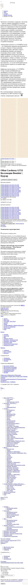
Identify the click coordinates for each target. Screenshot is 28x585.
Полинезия (9, 457)
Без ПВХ (6, 372)
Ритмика (9, 473)
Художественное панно (13, 431)
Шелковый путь (11, 415)
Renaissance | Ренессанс (12, 446)
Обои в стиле (7, 328)
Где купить (3, 561)
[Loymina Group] (8, 3)
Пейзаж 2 (9, 416)
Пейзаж (8, 419)
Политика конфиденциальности (9, 379)
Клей (5, 329)
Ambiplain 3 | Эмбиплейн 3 (13, 462)
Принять (3, 583)
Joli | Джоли (10, 482)
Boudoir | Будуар (11, 445)
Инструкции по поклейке (10, 367)
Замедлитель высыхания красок (15, 527)
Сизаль (8, 400)
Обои (2, 316)
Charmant (6, 334)
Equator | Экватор (11, 430)
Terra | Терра (10, 490)
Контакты (6, 353)
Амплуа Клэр (10, 439)
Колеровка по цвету (9, 345)
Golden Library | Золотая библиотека (16, 427)
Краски (2, 332)
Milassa (5, 324)
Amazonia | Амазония (12, 434)
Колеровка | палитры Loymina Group (13, 533)
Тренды (5, 318)
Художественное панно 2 (13, 423)
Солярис (9, 455)
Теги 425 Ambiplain (5, 538)
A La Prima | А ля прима (13, 426)
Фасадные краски (11, 513)
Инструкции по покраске (10, 368)
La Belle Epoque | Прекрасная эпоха (16, 441)
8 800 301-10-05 (5, 308)
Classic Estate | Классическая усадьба (16, 465)
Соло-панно (10, 399)
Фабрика (3, 347)
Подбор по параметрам (9, 326)
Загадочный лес (11, 410)
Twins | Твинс (10, 481)
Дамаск (8, 450)
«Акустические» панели (13, 402)
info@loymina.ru (5, 309)
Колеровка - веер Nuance (10, 341)
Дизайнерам (7, 358)
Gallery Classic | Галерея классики (15, 438)
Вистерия (9, 411)
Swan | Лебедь (10, 479)
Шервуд (9, 412)
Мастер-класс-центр (9, 547)
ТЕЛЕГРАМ (4, 562)
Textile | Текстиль (11, 489)
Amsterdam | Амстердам (13, 467)
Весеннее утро (10, 449)
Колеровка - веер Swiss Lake (11, 340)
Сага (8, 406)
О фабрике (6, 350)
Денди (8, 418)
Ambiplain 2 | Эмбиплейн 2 (13, 470)
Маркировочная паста (12, 529)
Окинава (9, 458)
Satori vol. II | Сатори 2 (12, 443)
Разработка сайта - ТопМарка (8, 381)
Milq (5, 337)
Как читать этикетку (9, 366)
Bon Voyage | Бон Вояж (12, 469)
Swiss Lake (6, 336)
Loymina (6, 322)
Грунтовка (9, 509)
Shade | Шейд (10, 435)
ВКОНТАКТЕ (11, 562)
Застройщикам (7, 359)
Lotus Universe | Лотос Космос (14, 485)
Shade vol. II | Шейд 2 (12, 428)
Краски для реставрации (13, 514)
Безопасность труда (8, 371)
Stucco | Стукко (10, 488)
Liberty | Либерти (11, 436)
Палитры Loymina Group (13, 524)
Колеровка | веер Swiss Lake (11, 531)
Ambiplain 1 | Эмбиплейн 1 (13, 474)
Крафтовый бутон (11, 407)
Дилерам (6, 360)
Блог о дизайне (7, 351)
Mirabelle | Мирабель (12, 466)
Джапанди (9, 461)
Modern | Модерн (11, 475)
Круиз (8, 404)
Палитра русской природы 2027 (11, 540)
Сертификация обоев (9, 370)
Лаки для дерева (11, 516)
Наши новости (7, 548)
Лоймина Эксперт (8, 338)
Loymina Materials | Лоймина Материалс (14, 325)
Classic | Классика (11, 478)
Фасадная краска (11, 521)
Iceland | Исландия (11, 463)
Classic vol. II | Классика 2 (13, 442)
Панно (4, 497)
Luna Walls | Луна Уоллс (10, 321)
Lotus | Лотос (10, 486)
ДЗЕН (21, 562)
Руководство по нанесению (11, 344)
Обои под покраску (12, 477)
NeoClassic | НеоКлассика (13, 471)
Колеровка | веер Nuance (10, 532)
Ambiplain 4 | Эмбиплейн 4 (13, 451)
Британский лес (11, 424)
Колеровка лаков (8, 342)
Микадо (9, 459)
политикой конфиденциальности (13, 581)
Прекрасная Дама (11, 414)
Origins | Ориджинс (11, 432)
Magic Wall (6, 320)
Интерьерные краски (12, 508)
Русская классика (11, 420)
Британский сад (11, 422)
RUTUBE (17, 562)
